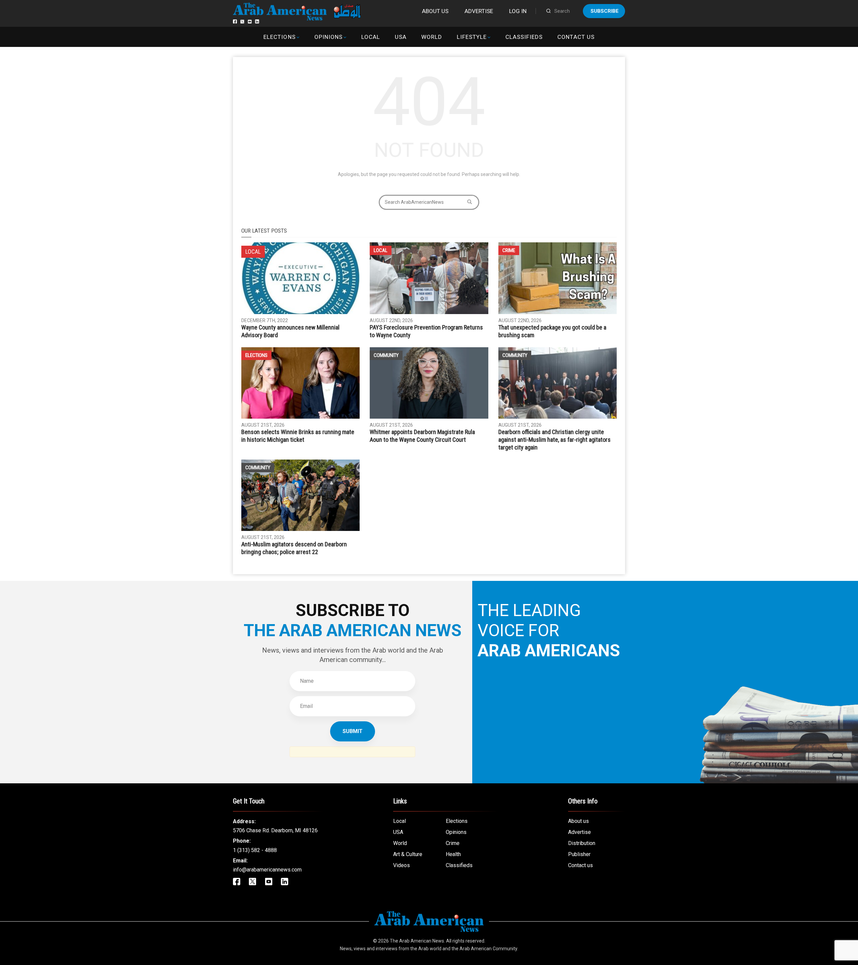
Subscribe (605, 11)
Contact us (575, 37)
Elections (279, 37)
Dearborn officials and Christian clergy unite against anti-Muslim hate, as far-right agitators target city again (554, 439)
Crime (508, 250)
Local (370, 37)
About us (435, 11)
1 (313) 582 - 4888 (255, 850)
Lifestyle (472, 37)
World (431, 37)
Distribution (581, 843)
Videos (401, 865)
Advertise (479, 11)
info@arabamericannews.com (267, 869)
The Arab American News (417, 941)
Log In (518, 11)
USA (401, 37)
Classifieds (524, 37)
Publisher (579, 854)
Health (453, 854)
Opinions (328, 37)
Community (386, 355)
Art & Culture (407, 854)
